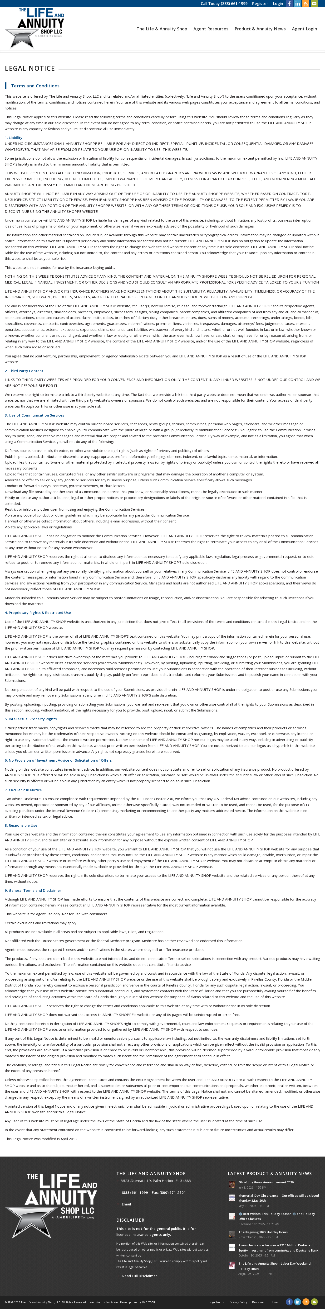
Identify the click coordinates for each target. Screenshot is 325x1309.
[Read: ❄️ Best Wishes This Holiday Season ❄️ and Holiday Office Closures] (232, 1216)
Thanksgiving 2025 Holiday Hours (263, 1232)
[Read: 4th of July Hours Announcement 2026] (232, 1184)
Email (126, 1204)
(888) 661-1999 (234, 3)
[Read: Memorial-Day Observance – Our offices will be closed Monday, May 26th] (232, 1198)
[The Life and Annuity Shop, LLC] (34, 28)
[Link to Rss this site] (305, 3)
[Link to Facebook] (289, 3)
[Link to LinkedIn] (297, 3)
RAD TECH (148, 1302)
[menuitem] (260, 3)
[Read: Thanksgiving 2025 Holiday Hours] (232, 1234)
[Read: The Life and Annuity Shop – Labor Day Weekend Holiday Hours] (232, 1266)
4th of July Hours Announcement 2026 (266, 1182)
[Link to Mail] (314, 3)
